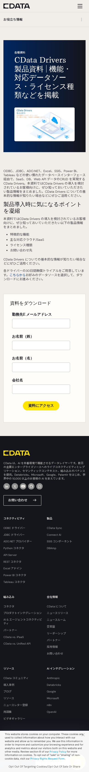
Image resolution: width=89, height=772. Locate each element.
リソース (8, 698)
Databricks (54, 685)
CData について (57, 606)
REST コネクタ (12, 562)
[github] (31, 486)
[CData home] (20, 6)
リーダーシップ (56, 633)
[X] (15, 486)
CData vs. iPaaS (13, 637)
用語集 (7, 712)
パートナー (10, 630)
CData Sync (54, 528)
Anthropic (53, 678)
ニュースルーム (56, 620)
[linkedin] (6, 486)
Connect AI (54, 535)
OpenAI (51, 712)
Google (51, 691)
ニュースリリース (57, 613)
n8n (49, 705)
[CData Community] (39, 486)
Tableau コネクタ (14, 582)
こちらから (18, 275)
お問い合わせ (17, 500)
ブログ (7, 691)
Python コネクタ (13, 548)
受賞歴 (51, 626)
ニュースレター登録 (15, 705)
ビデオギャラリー (14, 719)
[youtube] (23, 486)
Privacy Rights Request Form (47, 758)
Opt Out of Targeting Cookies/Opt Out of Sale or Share (44, 766)
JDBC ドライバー (14, 535)
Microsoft (53, 698)
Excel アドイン (12, 568)
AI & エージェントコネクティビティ (22, 621)
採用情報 (52, 647)
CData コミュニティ (16, 678)
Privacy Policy (58, 751)
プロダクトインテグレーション (22, 613)
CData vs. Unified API (17, 643)
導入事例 (8, 685)
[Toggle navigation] (79, 6)
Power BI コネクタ (14, 575)
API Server (10, 555)
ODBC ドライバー (14, 528)
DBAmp (51, 548)
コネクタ (8, 606)
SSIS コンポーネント (59, 541)
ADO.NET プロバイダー (17, 541)
